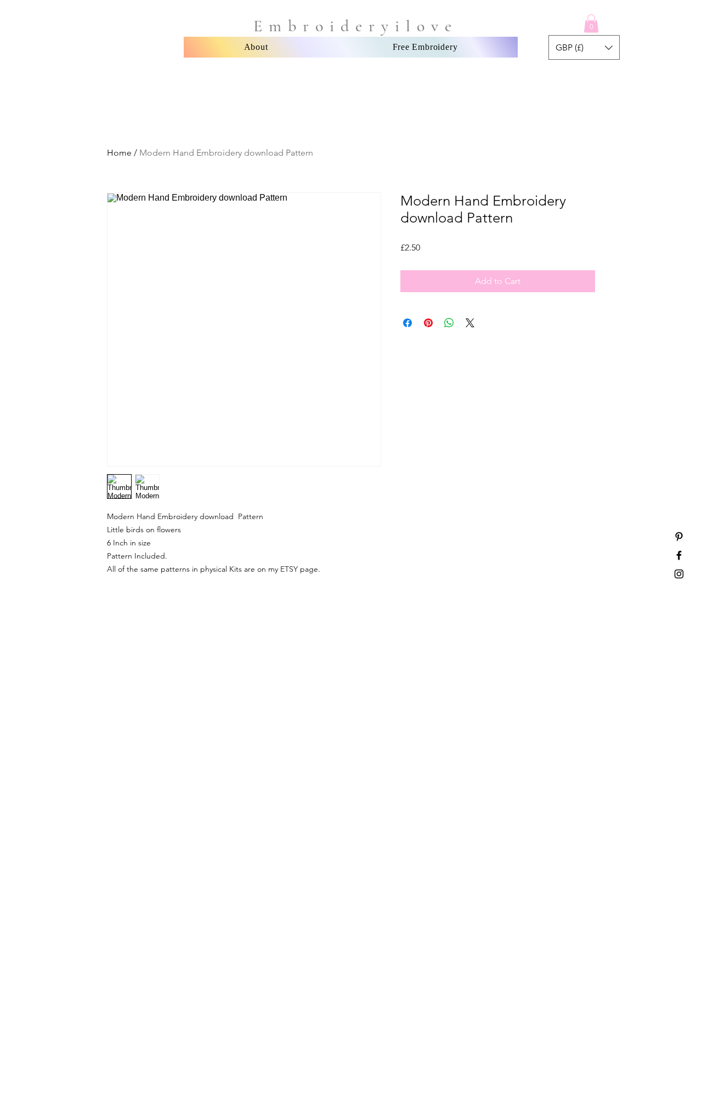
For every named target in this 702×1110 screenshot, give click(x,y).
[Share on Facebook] (407, 322)
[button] (591, 23)
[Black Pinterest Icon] (679, 537)
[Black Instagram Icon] (679, 574)
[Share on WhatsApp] (449, 322)
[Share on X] (470, 322)
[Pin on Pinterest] (428, 322)
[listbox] (584, 47)
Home (119, 152)
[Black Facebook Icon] (679, 555)
